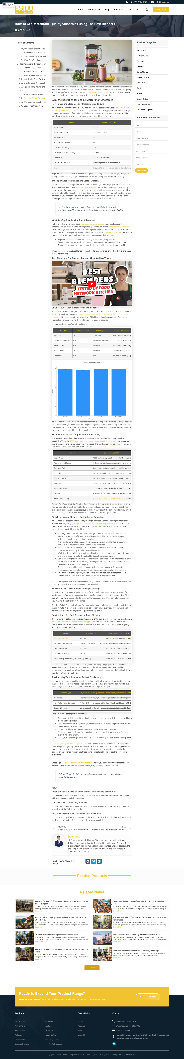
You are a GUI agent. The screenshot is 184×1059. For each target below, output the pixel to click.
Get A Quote (161, 9)
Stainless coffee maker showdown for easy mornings (136, 950)
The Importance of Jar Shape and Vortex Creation (36, 56)
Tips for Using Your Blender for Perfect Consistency (36, 86)
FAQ (22, 90)
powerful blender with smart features (78, 762)
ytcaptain (134, 1054)
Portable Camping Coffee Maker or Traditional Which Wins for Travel (61, 950)
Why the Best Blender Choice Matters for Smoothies (34, 48)
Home (80, 9)
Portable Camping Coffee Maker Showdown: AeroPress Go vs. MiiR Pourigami (61, 902)
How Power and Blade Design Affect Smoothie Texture (36, 52)
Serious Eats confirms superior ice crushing (109, 498)
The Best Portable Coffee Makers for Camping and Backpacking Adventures (140, 918)
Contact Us (133, 9)
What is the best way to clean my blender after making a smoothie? (36, 94)
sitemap (120, 1054)
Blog (107, 9)
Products (92, 9)
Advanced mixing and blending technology (69, 743)
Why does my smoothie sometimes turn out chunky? (36, 102)
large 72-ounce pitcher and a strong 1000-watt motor (98, 523)
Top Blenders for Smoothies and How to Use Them (34, 63)
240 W (95, 127)
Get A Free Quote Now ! (34, 105)
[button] (87, 861)
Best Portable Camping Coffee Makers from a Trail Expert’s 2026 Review (60, 918)
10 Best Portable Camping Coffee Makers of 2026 (56, 934)
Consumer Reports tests (119, 226)
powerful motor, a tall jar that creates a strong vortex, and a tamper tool (90, 315)
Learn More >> (40, 910)
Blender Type (66, 692)
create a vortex (89, 187)
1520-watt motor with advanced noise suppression (73, 621)
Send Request (141, 170)
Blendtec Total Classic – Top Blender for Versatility (36, 71)
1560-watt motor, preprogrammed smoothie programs (93, 441)
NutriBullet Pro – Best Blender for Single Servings (36, 79)
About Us (118, 9)
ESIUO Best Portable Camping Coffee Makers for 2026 (136, 934)
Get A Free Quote (148, 996)
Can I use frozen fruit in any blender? (36, 98)
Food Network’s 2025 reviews (96, 92)
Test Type (62, 330)
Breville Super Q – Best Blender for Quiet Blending (36, 82)
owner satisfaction (113, 232)
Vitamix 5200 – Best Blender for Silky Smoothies (36, 67)
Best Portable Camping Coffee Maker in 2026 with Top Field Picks (138, 902)
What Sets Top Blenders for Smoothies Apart (36, 60)
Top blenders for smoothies (92, 223)
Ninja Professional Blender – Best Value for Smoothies (36, 75)
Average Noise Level (61, 638)
